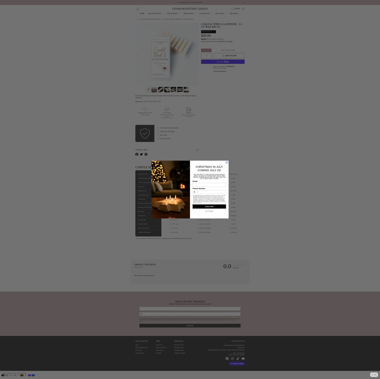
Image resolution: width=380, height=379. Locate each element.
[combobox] (196, 192)
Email (195, 181)
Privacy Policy (222, 201)
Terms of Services (197, 202)
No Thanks (209, 211)
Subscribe (209, 206)
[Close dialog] (227, 162)
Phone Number (199, 189)
